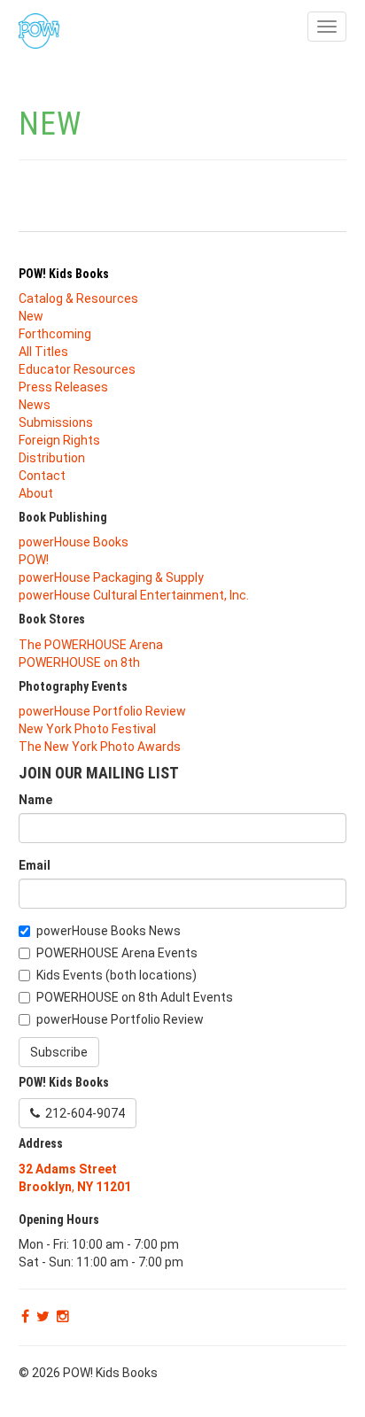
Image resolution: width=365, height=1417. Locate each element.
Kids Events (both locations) (116, 975)
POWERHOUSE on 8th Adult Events (134, 997)
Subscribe (59, 1052)
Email (34, 865)
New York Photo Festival (87, 729)
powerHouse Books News (108, 931)
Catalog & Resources (78, 298)
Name (35, 800)
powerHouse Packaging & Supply (111, 577)
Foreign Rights (59, 440)
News (34, 405)
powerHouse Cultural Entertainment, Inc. (134, 595)
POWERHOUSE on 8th (79, 662)
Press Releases (63, 387)
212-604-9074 (82, 1113)
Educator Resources (77, 369)
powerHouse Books (73, 542)
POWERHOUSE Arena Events (117, 953)
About (36, 493)
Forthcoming (55, 334)
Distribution (52, 458)
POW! (34, 560)
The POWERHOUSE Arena (91, 645)
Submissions (56, 422)
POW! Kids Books (64, 274)
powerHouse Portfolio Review (102, 711)
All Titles (43, 352)
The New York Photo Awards (100, 746)
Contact (42, 475)
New (31, 316)
